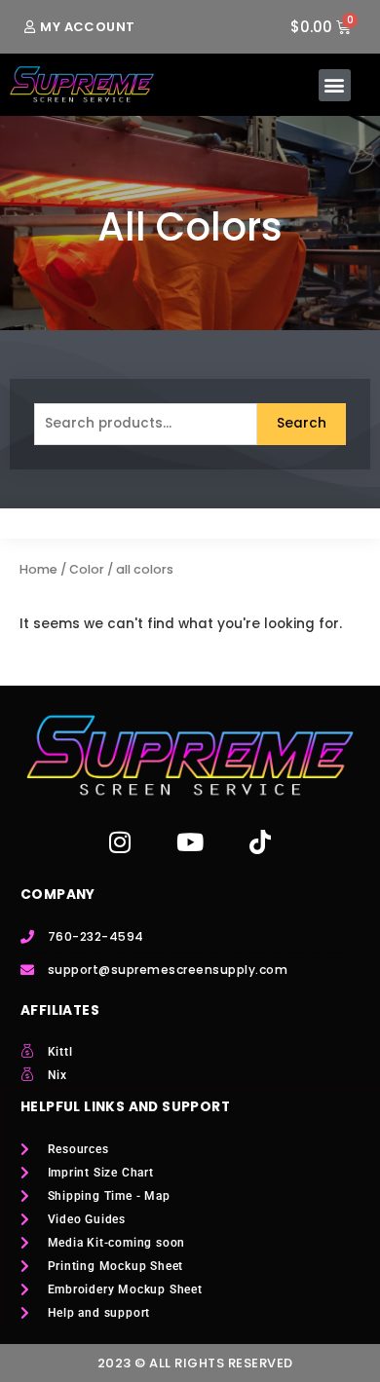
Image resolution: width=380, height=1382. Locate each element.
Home (38, 569)
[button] (335, 85)
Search (301, 423)
